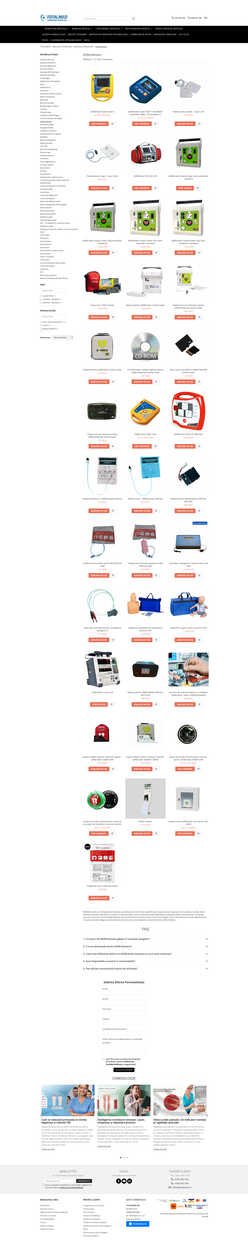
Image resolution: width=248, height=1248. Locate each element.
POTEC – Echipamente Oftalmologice (62, 40)
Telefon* (106, 1019)
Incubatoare (45, 174)
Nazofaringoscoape (48, 220)
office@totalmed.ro (181, 1187)
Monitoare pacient (48, 214)
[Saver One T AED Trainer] (102, 282)
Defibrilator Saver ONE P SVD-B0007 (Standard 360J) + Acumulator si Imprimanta (145, 113)
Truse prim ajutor (47, 266)
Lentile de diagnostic (49, 195)
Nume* (105, 999)
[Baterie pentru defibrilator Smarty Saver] (145, 282)
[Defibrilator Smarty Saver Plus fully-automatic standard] (188, 218)
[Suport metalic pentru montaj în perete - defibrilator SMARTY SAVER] (145, 734)
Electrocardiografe (48, 140)
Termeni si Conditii (48, 1215)
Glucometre (45, 168)
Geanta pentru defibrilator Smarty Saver (102, 369)
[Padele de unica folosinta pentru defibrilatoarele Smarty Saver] (188, 282)
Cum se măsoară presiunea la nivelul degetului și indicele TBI (64, 1121)
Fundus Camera (47, 164)
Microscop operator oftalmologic (108, 34)
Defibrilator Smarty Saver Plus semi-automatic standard (145, 242)
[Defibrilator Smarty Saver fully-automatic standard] (102, 218)
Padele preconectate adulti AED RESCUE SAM (102, 564)
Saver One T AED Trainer (102, 305)
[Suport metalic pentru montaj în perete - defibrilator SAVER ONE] (102, 734)
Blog (86, 40)
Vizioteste (44, 269)
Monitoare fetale (47, 210)
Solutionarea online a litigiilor (95, 1232)
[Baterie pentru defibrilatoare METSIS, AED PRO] (188, 476)
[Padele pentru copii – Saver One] (102, 153)
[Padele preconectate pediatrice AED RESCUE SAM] (145, 540)
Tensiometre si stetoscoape (51, 250)
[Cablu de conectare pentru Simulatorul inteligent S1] (102, 605)
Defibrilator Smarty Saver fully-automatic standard (102, 242)
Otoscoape (44, 235)
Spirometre (45, 247)
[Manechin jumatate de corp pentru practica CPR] (145, 605)
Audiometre (45, 87)
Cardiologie (45, 78)
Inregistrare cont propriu (93, 1205)
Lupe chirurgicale (47, 198)
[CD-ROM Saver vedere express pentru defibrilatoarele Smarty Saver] (145, 347)
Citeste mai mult (48, 1149)
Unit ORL (44, 146)
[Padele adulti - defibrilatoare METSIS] (145, 476)
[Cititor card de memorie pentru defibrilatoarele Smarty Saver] (102, 411)
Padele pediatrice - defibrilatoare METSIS (102, 498)
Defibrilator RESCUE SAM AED (188, 434)
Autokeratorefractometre (51, 93)
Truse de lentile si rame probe (52, 263)
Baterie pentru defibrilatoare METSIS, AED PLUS (145, 693)
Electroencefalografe (48, 149)
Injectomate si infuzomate (51, 177)
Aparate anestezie (47, 62)
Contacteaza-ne (140, 1224)
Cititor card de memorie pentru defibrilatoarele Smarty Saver (102, 435)
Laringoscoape (46, 189)
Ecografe (43, 137)
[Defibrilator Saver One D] (102, 89)
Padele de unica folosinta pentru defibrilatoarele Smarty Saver (188, 306)
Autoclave (44, 90)
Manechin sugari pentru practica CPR (188, 627)
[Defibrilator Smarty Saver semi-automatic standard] (188, 153)
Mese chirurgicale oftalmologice (53, 204)
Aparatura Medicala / (84, 46)
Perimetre (44, 238)
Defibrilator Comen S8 (102, 692)
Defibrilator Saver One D (102, 111)
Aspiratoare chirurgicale (50, 81)
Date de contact (47, 1209)
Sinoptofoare (45, 244)
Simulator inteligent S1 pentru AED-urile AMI (188, 564)
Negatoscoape (46, 217)
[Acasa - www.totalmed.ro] (54, 19)
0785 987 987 (181, 1179)
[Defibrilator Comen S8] (102, 669)
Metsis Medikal (49, 328)
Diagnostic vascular (165, 34)
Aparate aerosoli (47, 59)
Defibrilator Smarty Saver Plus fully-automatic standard (189, 242)
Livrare (43, 1222)
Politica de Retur (47, 1229)
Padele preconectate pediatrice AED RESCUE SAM (145, 564)
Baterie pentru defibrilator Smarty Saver (145, 305)
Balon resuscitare (47, 96)
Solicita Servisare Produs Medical (97, 1225)
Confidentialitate (47, 1219)
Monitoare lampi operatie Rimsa (53, 278)
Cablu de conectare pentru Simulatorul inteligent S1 (102, 629)
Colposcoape (45, 112)
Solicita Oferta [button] (124, 1069)
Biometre (44, 100)
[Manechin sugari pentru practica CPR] (188, 605)
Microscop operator (48, 275)
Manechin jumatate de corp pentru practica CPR (145, 629)
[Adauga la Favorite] (112, 123)
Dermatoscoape (47, 124)
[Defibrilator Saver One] (145, 411)
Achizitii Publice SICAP (53, 34)
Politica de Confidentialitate (71, 1187)
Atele (42, 84)
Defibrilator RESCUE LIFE (145, 176)
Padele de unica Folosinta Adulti (102, 886)
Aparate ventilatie (47, 75)
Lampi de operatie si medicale (52, 186)
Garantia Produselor (91, 1219)
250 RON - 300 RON (51, 302)
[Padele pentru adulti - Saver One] (188, 89)
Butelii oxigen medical (49, 106)
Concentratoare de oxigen (51, 118)
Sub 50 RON (48, 296)
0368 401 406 (181, 1183)
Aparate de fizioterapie (49, 72)
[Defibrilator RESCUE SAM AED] (188, 411)
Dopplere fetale (46, 127)
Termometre (45, 253)
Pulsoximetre (45, 241)
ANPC (85, 1229)
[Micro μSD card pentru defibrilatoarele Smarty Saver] (188, 347)
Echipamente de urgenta (50, 134)
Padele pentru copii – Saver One (102, 176)
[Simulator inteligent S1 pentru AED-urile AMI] (188, 540)
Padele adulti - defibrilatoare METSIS (145, 498)
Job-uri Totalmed (77, 34)
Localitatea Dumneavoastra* (114, 1029)
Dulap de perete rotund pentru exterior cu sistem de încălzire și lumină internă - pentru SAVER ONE (102, 822)
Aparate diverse (46, 69)
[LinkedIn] (129, 1181)
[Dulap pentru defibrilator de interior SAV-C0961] (188, 798)
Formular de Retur (140, 34)
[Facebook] (118, 1181)
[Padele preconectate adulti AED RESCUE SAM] (102, 540)
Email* (105, 989)
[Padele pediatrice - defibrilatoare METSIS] (102, 476)
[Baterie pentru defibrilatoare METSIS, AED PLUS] (145, 669)
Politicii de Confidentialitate (120, 1062)
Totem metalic (145, 821)
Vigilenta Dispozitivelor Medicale (53, 1212)
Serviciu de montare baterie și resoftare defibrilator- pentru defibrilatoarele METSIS (188, 693)
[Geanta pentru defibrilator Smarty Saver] (102, 347)
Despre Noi (45, 1205)
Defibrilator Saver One (145, 434)
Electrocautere (46, 143)
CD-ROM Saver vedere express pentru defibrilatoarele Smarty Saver (145, 371)
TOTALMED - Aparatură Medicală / (56, 46)
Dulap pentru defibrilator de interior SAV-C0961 (189, 822)
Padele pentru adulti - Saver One (188, 111)
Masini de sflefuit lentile (50, 201)
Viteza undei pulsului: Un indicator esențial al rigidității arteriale (179, 1121)
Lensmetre (44, 192)
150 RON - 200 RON (51, 299)
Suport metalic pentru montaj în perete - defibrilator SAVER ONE (102, 758)
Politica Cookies (46, 1225)
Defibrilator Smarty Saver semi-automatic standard (188, 177)
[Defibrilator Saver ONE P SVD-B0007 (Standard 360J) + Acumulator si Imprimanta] (145, 89)
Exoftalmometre (47, 155)
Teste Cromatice (47, 256)
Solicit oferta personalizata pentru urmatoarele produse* (122, 1041)
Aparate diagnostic (48, 66)
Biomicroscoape (47, 103)
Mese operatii (46, 207)
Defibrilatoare (46, 121)
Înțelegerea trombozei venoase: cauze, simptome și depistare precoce (121, 1121)
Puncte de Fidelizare (91, 1215)
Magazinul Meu (49, 1199)
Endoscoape (45, 152)
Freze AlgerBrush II (48, 161)
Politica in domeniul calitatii (94, 1222)
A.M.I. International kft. (52, 322)
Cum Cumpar (88, 1212)
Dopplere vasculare (48, 130)
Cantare (43, 109)
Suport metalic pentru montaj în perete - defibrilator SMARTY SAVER (145, 758)
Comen (46, 325)
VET (41, 272)
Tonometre (45, 259)
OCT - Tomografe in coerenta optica (55, 223)
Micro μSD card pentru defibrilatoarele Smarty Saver (188, 371)
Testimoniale (88, 1209)
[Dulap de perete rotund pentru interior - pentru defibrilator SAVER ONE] (188, 734)
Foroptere (44, 158)
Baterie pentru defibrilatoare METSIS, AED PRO (189, 500)
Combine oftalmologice (50, 115)
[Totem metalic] (145, 798)
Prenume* (106, 1009)
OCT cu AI (184, 34)
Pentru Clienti (91, 1199)
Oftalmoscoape (46, 226)
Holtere (43, 171)
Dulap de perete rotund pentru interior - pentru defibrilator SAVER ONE (188, 758)
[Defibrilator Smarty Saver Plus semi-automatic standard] (145, 218)
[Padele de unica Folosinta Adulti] (102, 863)
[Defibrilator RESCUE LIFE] (145, 153)
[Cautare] (133, 18)
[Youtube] (124, 1181)
